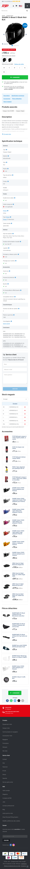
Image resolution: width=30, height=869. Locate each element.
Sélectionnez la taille (13, 64)
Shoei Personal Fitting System (10, 817)
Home (3, 15)
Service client (6, 755)
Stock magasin (8, 101)
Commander (16, 77)
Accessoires (7, 98)
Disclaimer (23, 866)
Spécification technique (18, 95)
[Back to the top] (27, 866)
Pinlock (5, 210)
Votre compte (6, 790)
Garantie (5, 778)
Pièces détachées (17, 98)
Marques (5, 747)
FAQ (4, 763)
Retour (4, 774)
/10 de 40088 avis (7, 1)
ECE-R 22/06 (6, 323)
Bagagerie (5, 739)
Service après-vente (8, 782)
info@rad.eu (24, 863)
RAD (4, 786)
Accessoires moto (7, 735)
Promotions (6, 743)
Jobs (4, 802)
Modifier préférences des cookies (11, 821)
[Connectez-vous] (13, 6)
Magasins (5, 794)
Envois (4, 770)
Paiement (5, 767)
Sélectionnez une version (8, 56)
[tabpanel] (15, 34)
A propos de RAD (7, 798)
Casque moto (9, 15)
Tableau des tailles (19, 64)
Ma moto (5, 751)
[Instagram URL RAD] (13, 845)
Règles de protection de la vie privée (12, 866)
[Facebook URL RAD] (10, 845)
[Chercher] (27, 10)
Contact (5, 759)
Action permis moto (8, 813)
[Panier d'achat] (16, 6)
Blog (4, 809)
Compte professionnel (8, 805)
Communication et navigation (10, 732)
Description (7, 95)
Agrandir (6, 44)
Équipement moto (7, 724)
